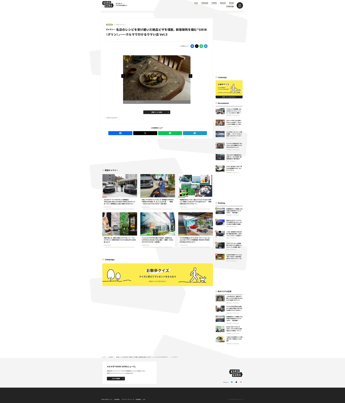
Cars (196, 3)
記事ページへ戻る (157, 112)
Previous (123, 76)
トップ (103, 357)
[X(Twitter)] (236, 382)
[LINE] (201, 46)
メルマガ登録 (116, 378)
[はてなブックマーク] (206, 46)
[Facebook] (192, 46)
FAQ (144, 399)
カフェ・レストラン (112, 117)
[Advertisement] (170, 151)
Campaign (230, 6)
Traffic (214, 3)
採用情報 (138, 399)
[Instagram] (241, 382)
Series (231, 3)
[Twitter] (197, 46)
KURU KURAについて (107, 399)
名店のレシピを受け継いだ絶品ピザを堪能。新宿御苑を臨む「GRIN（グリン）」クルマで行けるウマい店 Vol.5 (142, 357)
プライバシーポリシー (127, 399)
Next (190, 76)
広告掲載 (116, 399)
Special (223, 3)
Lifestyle (204, 3)
